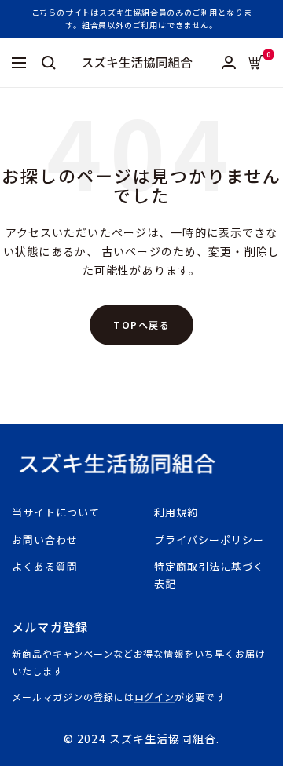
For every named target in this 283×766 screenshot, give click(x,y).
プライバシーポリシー (209, 539)
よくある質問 (45, 566)
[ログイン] (229, 62)
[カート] (255, 62)
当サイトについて (56, 512)
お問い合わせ (45, 539)
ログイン (154, 696)
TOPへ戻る (141, 324)
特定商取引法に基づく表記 (209, 575)
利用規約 (176, 512)
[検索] (49, 63)
